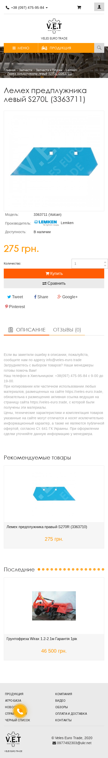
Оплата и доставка (71, 713)
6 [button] (60, 569)
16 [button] (103, 569)
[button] (99, 7)
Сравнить (56, 283)
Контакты (63, 720)
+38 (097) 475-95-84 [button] (27, 8)
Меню (22, 48)
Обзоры (61, 707)
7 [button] (65, 569)
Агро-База (13, 700)
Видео (60, 700)
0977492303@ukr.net (73, 743)
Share (42, 297)
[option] (54, 161)
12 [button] (86, 569)
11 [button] (81, 569)
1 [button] (39, 569)
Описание (30, 329)
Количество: (12, 263)
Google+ (69, 297)
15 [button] (98, 569)
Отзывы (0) (67, 329)
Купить (56, 273)
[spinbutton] (90, 264)
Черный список (17, 720)
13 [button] (90, 569)
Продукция (60, 48)
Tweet (17, 297)
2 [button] (43, 569)
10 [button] (77, 569)
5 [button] (56, 569)
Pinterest (16, 307)
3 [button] (47, 569)
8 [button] (69, 569)
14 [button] (94, 569)
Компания (63, 694)
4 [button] (52, 569)
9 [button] (73, 569)
